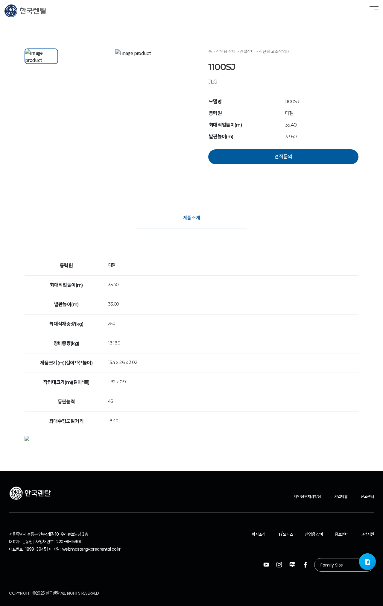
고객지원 (367, 534)
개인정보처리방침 (307, 496)
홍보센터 (341, 534)
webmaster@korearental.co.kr (91, 549)
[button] (367, 561)
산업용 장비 (314, 534)
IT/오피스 (285, 534)
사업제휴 (340, 496)
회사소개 (258, 534)
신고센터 (367, 496)
